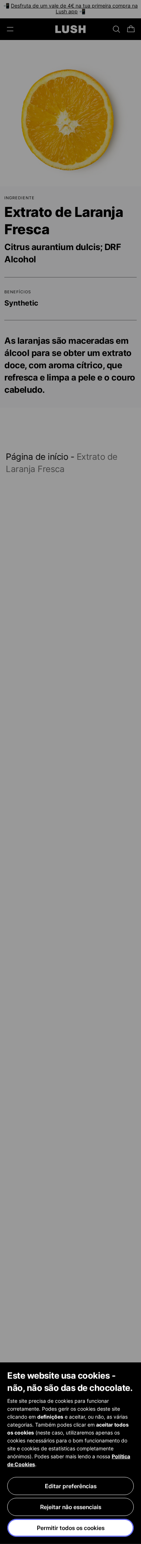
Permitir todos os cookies (70, 1527)
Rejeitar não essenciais (70, 1506)
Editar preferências (71, 1486)
